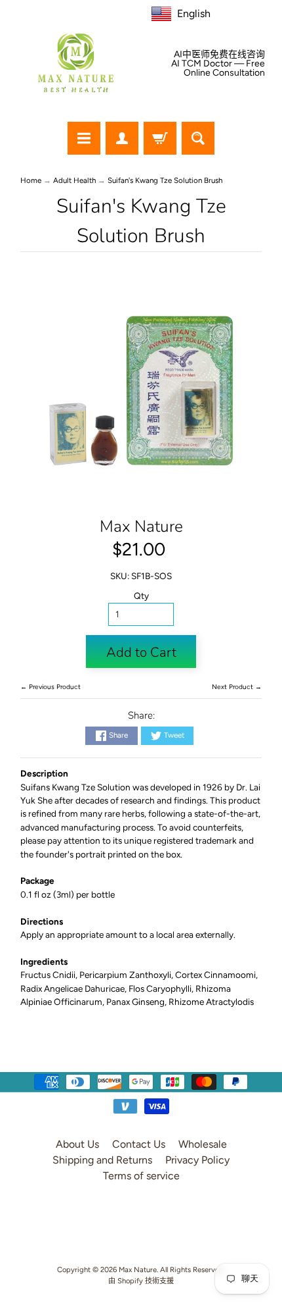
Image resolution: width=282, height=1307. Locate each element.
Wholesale (202, 1144)
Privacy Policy (197, 1160)
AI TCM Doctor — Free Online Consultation (218, 68)
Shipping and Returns (102, 1160)
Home (30, 180)
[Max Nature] (75, 63)
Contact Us (138, 1144)
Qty (141, 595)
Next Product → (237, 686)
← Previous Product (50, 686)
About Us (77, 1144)
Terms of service (141, 1175)
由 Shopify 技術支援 (141, 1280)
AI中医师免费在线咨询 (219, 54)
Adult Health (74, 180)
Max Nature (141, 526)
